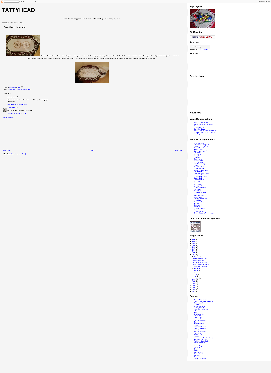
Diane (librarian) (199, 308)
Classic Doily (198, 165)
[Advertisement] (16, 134)
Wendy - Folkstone (200, 358)
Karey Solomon (199, 323)
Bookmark (197, 206)
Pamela (196, 336)
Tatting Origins (198, 354)
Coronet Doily (198, 178)
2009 (194, 288)
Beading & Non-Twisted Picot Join (204, 132)
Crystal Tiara (198, 210)
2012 (194, 282)
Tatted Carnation (199, 195)
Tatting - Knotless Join (201, 123)
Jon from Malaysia (199, 320)
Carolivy (196, 304)
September (197, 268)
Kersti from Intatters (200, 327)
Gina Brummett (198, 314)
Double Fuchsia (199, 168)
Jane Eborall (198, 317)
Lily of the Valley (199, 186)
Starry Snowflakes (199, 156)
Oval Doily (197, 157)
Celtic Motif (197, 154)
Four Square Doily (199, 164)
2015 (194, 253)
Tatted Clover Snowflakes (202, 148)
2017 (194, 249)
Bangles (10, 89)
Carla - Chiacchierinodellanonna (203, 301)
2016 (194, 251)
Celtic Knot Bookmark (201, 170)
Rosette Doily (198, 172)
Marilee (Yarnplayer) (200, 331)
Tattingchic (197, 355)
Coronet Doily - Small (200, 176)
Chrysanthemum (199, 211)
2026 (194, 239)
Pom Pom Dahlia (199, 208)
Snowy (196, 349)
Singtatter (197, 347)
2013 (194, 280)
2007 (194, 291)
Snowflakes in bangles (200, 266)
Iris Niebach (197, 315)
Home (92, 150)
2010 (194, 286)
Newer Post (6, 150)
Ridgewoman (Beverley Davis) (203, 338)
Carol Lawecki (198, 303)
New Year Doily (198, 160)
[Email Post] (22, 87)
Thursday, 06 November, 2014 (16, 113)
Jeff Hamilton (198, 319)
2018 (194, 247)
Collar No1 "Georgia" (200, 151)
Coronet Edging (199, 127)
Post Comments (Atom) (18, 154)
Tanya (196, 350)
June (195, 274)
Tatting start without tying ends (203, 124)
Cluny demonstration (200, 126)
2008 (194, 289)
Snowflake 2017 (199, 143)
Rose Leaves (198, 184)
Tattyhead (18, 10)
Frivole (196, 312)
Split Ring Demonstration (201, 134)
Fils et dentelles (199, 311)
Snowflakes (24, 89)
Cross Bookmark (199, 179)
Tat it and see (198, 352)
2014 (194, 255)
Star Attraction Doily (200, 192)
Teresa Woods (198, 357)
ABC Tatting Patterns (200, 300)
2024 (194, 241)
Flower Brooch (198, 149)
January (196, 278)
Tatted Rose (198, 191)
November (197, 257)
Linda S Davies (16, 89)
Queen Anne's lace (200, 187)
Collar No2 (197, 152)
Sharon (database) (199, 342)
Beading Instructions (200, 199)
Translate (204, 49)
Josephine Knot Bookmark (202, 173)
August (196, 270)
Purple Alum (198, 200)
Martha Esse (198, 335)
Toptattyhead (11, 107)
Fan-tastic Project (199, 175)
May (195, 276)
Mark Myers (197, 333)
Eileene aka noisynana (201, 309)
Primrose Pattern (199, 183)
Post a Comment (8, 117)
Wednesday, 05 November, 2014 (17, 104)
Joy (195, 322)
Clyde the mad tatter (200, 306)
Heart (195, 194)
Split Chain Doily (199, 167)
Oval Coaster (198, 159)
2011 (194, 284)
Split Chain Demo (199, 129)
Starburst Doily (198, 197)
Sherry (196, 344)
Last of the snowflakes (200, 262)
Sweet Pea (197, 189)
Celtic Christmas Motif (200, 259)
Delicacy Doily (198, 162)
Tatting (29, 89)
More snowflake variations (201, 264)
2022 (194, 243)
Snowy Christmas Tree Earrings (204, 213)
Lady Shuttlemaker (200, 328)
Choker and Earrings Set (201, 145)
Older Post (178, 150)
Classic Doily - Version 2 (201, 146)
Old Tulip (197, 181)
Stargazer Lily (198, 205)
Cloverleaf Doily (199, 202)
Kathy (196, 325)
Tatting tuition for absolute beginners (205, 130)
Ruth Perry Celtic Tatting (201, 341)
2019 (194, 245)
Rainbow (196, 203)
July (195, 272)
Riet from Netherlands (200, 339)
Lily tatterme (198, 330)
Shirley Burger (198, 346)
